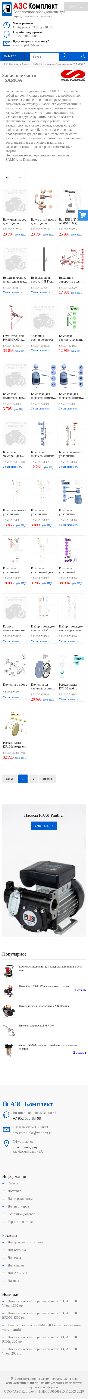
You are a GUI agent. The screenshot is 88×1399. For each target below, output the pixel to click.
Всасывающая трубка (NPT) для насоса (43, 279)
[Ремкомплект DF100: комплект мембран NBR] (15, 725)
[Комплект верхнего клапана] (71, 318)
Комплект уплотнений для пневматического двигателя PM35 (43, 570)
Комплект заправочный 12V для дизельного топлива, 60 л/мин (50, 968)
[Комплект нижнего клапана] (43, 434)
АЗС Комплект (11, 64)
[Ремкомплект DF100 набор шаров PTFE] (71, 666)
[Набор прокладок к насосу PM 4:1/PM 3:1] (43, 608)
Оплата (12, 1183)
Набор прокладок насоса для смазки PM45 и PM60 (71, 628)
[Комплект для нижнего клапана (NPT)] (71, 376)
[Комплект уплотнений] (43, 492)
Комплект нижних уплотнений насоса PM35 (15, 512)
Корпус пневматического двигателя (15, 628)
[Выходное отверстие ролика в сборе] (71, 259)
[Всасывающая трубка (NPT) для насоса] (43, 259)
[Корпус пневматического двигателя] (15, 608)
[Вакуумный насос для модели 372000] (43, 201)
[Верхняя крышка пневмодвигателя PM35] (15, 259)
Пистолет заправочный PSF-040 (36, 1025)
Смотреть (41, 826)
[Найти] (64, 56)
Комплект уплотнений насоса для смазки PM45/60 (71, 570)
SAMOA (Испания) (43, 64)
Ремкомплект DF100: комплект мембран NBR (15, 744)
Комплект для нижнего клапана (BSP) (42, 396)
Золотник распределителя (42, 337)
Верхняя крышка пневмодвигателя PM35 (15, 279)
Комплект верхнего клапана (71, 337)
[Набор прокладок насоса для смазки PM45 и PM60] (71, 608)
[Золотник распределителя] (43, 318)
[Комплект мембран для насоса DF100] (15, 434)
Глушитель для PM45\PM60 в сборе (13, 338)
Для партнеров (18, 1206)
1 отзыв (80, 990)
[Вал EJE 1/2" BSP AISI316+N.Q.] (71, 201)
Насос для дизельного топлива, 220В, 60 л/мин (44, 1005)
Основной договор (21, 1214)
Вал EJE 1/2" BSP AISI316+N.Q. (71, 221)
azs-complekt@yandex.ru (30, 45)
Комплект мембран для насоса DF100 (12, 454)
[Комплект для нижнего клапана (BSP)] (43, 376)
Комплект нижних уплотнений (71, 454)
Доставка (14, 1191)
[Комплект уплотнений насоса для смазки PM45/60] (71, 550)
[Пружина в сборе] (15, 666)
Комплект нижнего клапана (42, 454)
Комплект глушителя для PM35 (13, 396)
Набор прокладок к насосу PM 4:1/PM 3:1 (43, 628)
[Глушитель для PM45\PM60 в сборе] (15, 318)
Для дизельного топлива (25, 1242)
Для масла (14, 1257)
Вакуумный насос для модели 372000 (43, 221)
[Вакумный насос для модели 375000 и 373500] (15, 201)
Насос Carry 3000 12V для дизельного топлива (44, 986)
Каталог (10, 56)
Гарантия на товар (20, 1222)
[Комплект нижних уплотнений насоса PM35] (15, 492)
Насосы (13, 1281)
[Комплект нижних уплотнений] (71, 434)
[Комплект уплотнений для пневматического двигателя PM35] (43, 550)
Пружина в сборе (15, 684)
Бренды (26, 64)
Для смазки (15, 1265)
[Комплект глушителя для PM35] (15, 376)
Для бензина (16, 1250)
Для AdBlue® (17, 1273)
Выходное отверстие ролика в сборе (71, 279)
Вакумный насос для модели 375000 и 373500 (15, 221)
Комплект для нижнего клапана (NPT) (70, 396)
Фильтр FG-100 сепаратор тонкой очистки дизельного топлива (48, 1047)
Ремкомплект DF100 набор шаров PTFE (68, 686)
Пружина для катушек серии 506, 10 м (41, 686)
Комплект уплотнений (39, 512)
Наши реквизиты (20, 1198)
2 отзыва (79, 1052)
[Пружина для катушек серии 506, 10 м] (43, 666)
